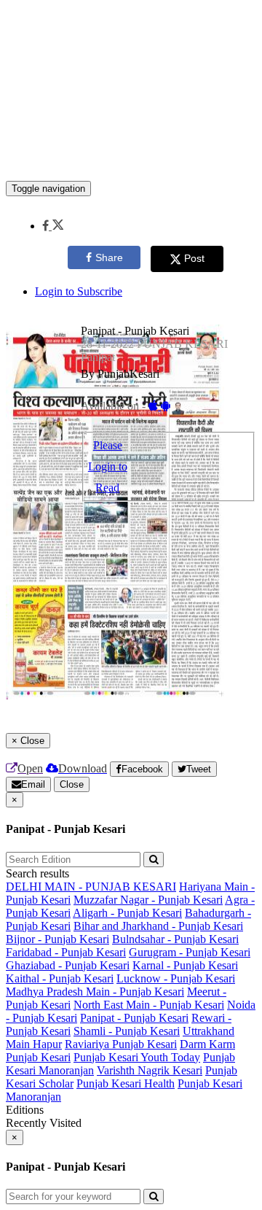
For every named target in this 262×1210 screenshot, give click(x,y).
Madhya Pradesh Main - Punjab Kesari (95, 991)
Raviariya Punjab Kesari (121, 1044)
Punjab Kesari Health (125, 1083)
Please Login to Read (107, 466)
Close (72, 784)
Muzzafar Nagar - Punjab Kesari (148, 899)
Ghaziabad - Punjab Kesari (68, 965)
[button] (52, 226)
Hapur (47, 1044)
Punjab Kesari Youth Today (137, 1057)
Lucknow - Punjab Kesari (175, 978)
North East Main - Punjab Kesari (149, 1004)
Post (194, 258)
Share (109, 257)
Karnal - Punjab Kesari (185, 965)
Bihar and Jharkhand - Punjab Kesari (158, 926)
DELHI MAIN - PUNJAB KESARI (91, 886)
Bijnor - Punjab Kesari (57, 939)
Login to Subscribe (78, 291)
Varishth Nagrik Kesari (149, 1070)
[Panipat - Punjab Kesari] (131, 159)
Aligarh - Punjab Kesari (127, 913)
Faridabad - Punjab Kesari (66, 952)
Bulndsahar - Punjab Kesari (175, 939)
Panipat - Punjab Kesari (134, 1018)
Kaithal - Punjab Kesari (60, 978)
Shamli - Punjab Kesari (127, 1031)
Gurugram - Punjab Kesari (189, 952)
